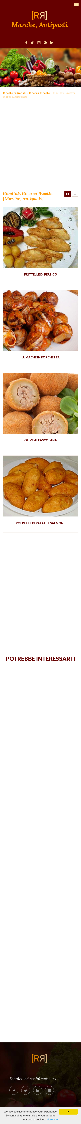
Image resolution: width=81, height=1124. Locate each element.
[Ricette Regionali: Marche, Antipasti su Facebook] (26, 42)
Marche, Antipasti (39, 25)
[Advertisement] (40, 144)
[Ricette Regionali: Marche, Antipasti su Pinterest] (45, 42)
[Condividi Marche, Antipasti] (13, 1090)
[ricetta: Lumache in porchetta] (40, 320)
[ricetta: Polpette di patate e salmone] (40, 486)
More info (52, 1119)
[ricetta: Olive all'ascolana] (40, 403)
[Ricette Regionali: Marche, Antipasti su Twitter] (32, 42)
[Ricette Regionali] (40, 15)
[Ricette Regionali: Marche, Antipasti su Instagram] (38, 42)
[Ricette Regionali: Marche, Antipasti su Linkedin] (51, 42)
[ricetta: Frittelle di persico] (40, 237)
